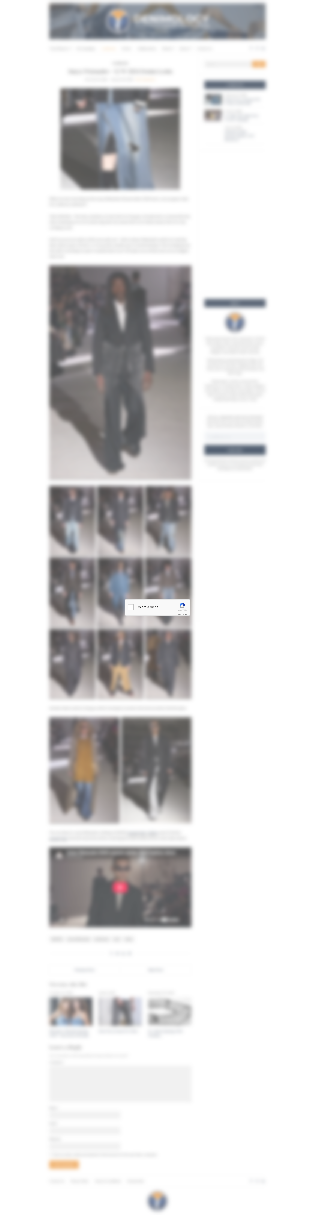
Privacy (178, 614)
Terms (184, 614)
